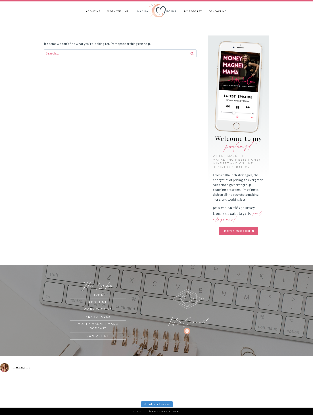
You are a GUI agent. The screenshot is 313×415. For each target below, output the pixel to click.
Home (98, 294)
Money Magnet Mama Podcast (98, 326)
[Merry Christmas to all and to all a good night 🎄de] (58, 387)
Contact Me (217, 11)
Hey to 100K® (98, 316)
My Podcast (193, 11)
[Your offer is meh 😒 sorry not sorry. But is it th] (176, 387)
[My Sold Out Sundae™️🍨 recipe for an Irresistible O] (215, 387)
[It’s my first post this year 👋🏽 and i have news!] (19, 387)
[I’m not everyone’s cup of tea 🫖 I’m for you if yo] (293, 387)
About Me (93, 11)
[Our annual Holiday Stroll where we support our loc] (97, 387)
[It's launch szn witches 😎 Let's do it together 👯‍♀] (254, 387)
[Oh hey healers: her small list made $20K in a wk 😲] (137, 387)
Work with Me (118, 11)
